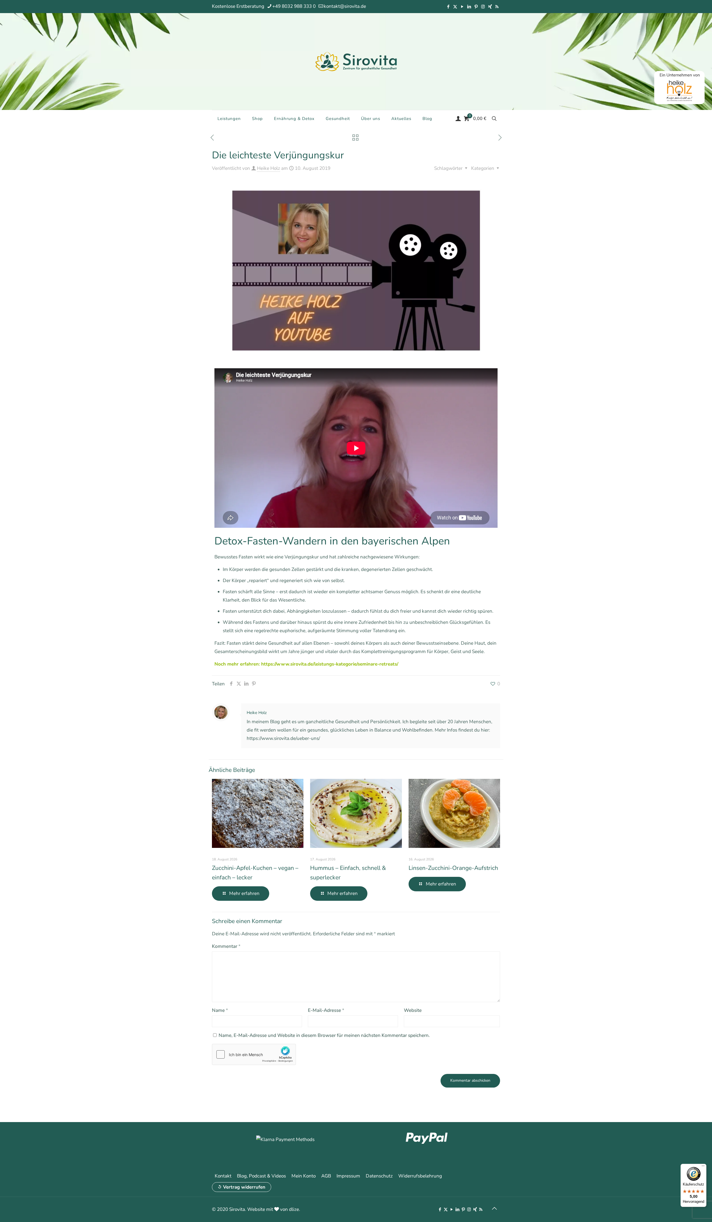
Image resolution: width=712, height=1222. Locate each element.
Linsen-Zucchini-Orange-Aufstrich (453, 868)
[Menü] (703, 1167)
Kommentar (226, 946)
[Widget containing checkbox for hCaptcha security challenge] (254, 1054)
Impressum (348, 1176)
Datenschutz (379, 1176)
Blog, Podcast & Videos (261, 1176)
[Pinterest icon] (476, 6)
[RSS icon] (497, 6)
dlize (294, 1209)
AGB (326, 1176)
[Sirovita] (356, 61)
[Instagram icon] (483, 6)
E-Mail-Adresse (326, 1010)
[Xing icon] (490, 6)
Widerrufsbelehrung (420, 1176)
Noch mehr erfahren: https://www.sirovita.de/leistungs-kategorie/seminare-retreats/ (306, 664)
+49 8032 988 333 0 (294, 6)
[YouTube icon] (462, 6)
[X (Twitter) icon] (455, 6)
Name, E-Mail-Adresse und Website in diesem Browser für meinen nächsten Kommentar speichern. (324, 1035)
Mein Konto (303, 1176)
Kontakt (223, 1176)
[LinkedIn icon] (469, 6)
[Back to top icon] (494, 1208)
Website (413, 1010)
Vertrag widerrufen (244, 1187)
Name (220, 1010)
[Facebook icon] (448, 6)
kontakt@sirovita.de (345, 6)
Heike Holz (268, 168)
